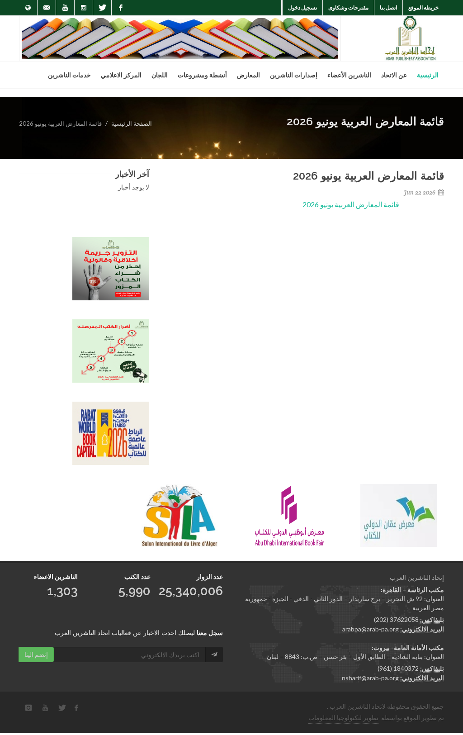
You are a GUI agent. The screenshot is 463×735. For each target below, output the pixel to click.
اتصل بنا (388, 7)
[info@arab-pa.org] (47, 7)
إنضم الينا (36, 654)
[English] (28, 7)
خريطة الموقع (423, 7)
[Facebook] (121, 7)
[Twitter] (102, 7)
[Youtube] (65, 7)
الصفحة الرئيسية (131, 123)
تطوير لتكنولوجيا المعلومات (343, 717)
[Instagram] (84, 7)
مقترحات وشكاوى (348, 7)
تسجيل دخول (302, 7)
